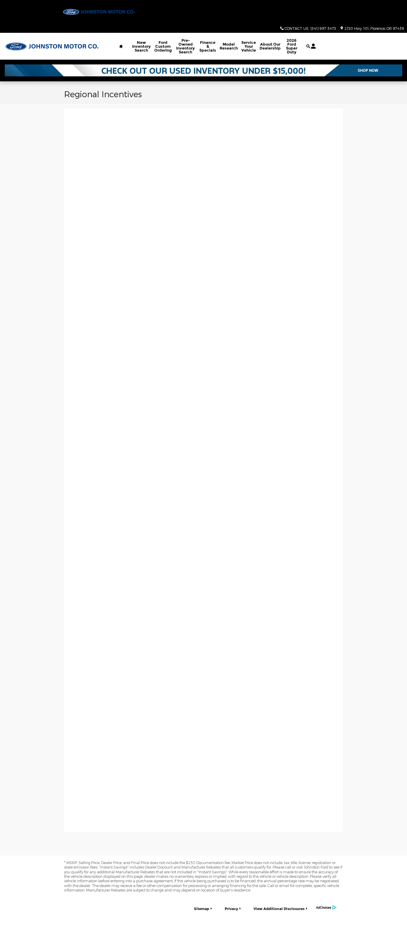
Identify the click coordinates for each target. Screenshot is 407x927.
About (270, 46)
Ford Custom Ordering (163, 46)
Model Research (229, 46)
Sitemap (201, 908)
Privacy (231, 908)
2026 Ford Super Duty (291, 46)
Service (248, 46)
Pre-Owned (185, 46)
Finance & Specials (207, 46)
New (141, 46)
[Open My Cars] (311, 46)
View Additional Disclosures (279, 908)
